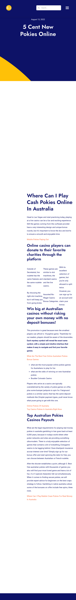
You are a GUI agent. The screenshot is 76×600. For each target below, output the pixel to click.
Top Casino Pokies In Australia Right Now (44, 409)
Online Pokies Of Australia (38, 406)
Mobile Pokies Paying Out (38, 239)
